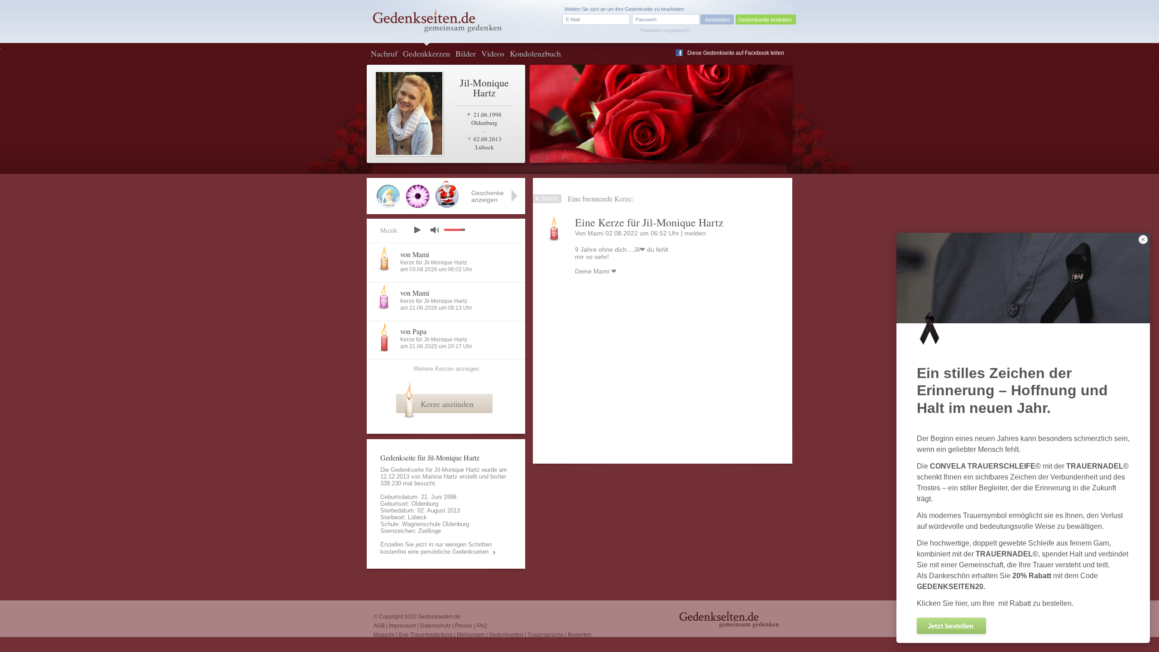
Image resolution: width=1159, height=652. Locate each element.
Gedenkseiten (506, 635)
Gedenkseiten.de (439, 617)
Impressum (402, 626)
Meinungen (471, 635)
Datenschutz (435, 626)
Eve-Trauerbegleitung (426, 635)
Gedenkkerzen (426, 53)
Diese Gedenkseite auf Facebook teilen (735, 53)
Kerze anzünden (447, 403)
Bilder (465, 53)
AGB (379, 626)
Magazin (384, 635)
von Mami (414, 254)
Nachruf (384, 53)
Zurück (549, 199)
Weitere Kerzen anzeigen (446, 368)
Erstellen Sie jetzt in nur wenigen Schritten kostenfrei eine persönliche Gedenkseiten (436, 548)
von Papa (413, 331)
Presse (463, 626)
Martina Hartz (440, 476)
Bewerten (579, 635)
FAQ (481, 626)
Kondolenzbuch (535, 53)
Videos (492, 53)
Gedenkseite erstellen (765, 20)
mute (435, 229)
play (417, 230)
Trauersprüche (545, 635)
